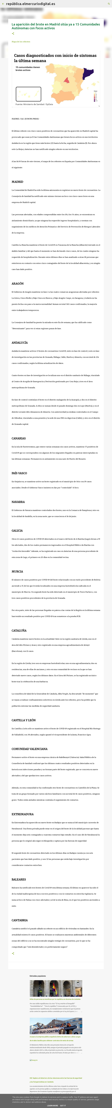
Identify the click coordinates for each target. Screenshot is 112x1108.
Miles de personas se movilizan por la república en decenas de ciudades (55, 999)
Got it (63, 1106)
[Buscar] (58, 3)
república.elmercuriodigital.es (30, 4)
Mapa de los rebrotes (21, 42)
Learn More (52, 1106)
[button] (13, 33)
